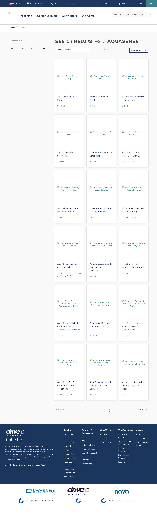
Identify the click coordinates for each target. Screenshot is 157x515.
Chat (56, 4)
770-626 (125, 162)
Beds (66, 438)
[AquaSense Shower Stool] (101, 77)
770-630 (125, 217)
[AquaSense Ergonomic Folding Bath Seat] (101, 189)
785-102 (61, 276)
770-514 (93, 106)
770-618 (68, 395)
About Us (104, 434)
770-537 (125, 336)
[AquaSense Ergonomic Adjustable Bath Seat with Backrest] (133, 303)
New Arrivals (69, 477)
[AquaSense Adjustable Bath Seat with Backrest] (101, 244)
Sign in (124, 3)
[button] (15, 4)
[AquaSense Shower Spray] (69, 77)
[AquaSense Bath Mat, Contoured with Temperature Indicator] (69, 303)
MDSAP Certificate (33, 501)
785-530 (60, 336)
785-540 (93, 336)
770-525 (93, 217)
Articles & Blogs (88, 445)
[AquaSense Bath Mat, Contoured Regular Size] (101, 303)
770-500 (93, 395)
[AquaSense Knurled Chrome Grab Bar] (69, 244)
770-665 (125, 395)
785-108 (60, 273)
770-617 (60, 395)
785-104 (77, 273)
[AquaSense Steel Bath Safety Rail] (101, 133)
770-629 (133, 162)
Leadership (104, 438)
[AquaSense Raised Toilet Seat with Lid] (133, 133)
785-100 (69, 276)
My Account (140, 434)
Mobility (67, 450)
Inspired (67, 446)
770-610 (60, 217)
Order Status (106, 3)
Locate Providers (36, 3)
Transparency (87, 464)
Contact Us (86, 437)
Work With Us (105, 442)
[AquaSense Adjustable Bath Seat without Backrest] (101, 362)
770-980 (61, 106)
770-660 (61, 162)
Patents (85, 460)
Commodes (69, 442)
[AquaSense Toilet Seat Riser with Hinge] (133, 189)
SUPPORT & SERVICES (47, 16)
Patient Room (70, 454)
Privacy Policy (40, 465)
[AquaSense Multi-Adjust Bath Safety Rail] (133, 244)
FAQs (84, 441)
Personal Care (70, 458)
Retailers (121, 462)
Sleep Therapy (70, 466)
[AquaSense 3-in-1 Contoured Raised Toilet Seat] (69, 362)
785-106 (69, 273)
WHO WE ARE (88, 16)
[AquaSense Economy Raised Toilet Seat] (69, 189)
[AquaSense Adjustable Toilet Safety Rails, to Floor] (133, 362)
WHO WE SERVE (69, 16)
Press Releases (88, 449)
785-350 (93, 162)
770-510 (93, 277)
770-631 (134, 217)
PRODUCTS (26, 16)
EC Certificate (48, 501)
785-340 (125, 273)
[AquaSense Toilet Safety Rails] (69, 133)
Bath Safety (69, 434)
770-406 (125, 106)
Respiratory (68, 462)
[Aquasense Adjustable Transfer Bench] (133, 77)
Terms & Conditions (21, 465)
